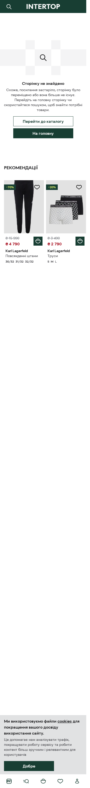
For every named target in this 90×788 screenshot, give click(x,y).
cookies (65, 721)
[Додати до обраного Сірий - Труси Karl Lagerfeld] (79, 187)
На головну (43, 133)
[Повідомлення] (77, 6)
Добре (29, 766)
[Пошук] (9, 6)
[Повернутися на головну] (43, 6)
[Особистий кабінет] (77, 781)
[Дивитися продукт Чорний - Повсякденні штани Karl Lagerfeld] (24, 206)
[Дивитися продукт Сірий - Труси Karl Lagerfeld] (66, 206)
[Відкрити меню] (26, 781)
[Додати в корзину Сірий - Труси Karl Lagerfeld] (80, 241)
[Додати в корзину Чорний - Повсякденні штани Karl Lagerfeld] (38, 241)
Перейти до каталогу (43, 121)
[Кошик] (43, 781)
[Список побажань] (60, 781)
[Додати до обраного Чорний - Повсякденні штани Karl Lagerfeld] (37, 187)
